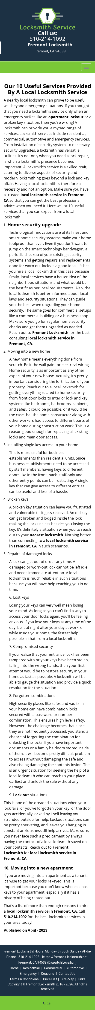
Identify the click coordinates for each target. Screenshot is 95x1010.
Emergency (28, 973)
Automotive (75, 968)
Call (49, 1003)
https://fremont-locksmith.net (65, 957)
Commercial (53, 968)
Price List (50, 979)
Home (14, 968)
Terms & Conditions (24, 979)
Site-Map (67, 979)
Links (82, 979)
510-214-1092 (47, 38)
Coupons (47, 973)
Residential (31, 968)
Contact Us (67, 973)
